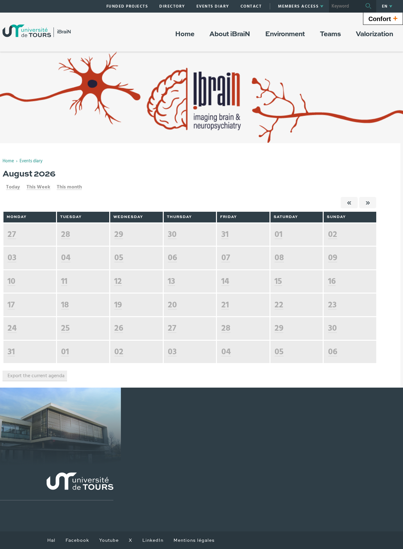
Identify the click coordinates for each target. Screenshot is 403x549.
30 (172, 234)
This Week (38, 186)
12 (118, 281)
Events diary (31, 161)
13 (171, 281)
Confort (383, 18)
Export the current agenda (36, 375)
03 (12, 257)
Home (8, 161)
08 (279, 257)
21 (225, 304)
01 (278, 234)
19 (118, 304)
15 (278, 281)
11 (64, 281)
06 (172, 257)
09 (332, 257)
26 (118, 328)
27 (12, 234)
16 (332, 281)
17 (11, 304)
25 (65, 328)
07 (225, 257)
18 (65, 304)
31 (225, 234)
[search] (344, 6)
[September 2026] (367, 202)
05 (118, 257)
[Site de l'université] (56, 487)
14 (225, 281)
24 (12, 328)
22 (279, 304)
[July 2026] (349, 202)
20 (172, 304)
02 (332, 234)
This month (69, 186)
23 (332, 304)
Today (13, 186)
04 (66, 257)
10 (11, 281)
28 (65, 234)
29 (118, 234)
